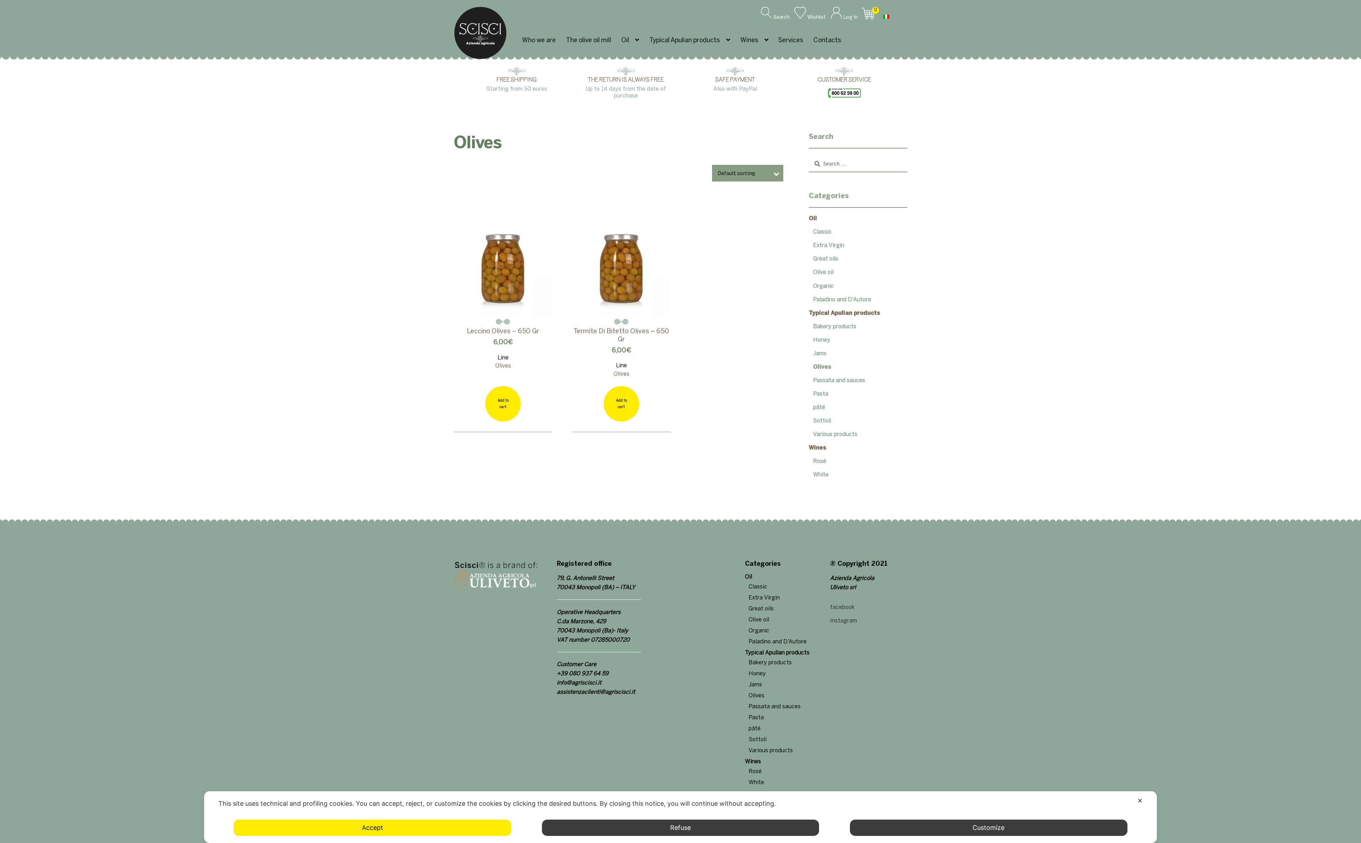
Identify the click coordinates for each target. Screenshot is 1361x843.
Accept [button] (372, 827)
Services (790, 41)
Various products (835, 434)
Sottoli (822, 421)
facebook (842, 607)
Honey (821, 340)
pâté (819, 407)
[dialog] (680, 817)
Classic (822, 232)
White (821, 475)
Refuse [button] (680, 827)
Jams (820, 353)
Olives (822, 367)
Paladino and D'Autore (842, 299)
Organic (823, 286)
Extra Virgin (828, 245)
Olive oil (823, 272)
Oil (625, 41)
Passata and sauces (839, 380)
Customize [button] (988, 827)
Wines (749, 41)
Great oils (825, 259)
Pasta (820, 394)
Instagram (843, 621)
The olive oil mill (588, 41)
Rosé (819, 461)
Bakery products (834, 326)
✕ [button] (1140, 800)
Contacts (827, 41)
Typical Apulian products (684, 41)
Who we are (539, 41)
